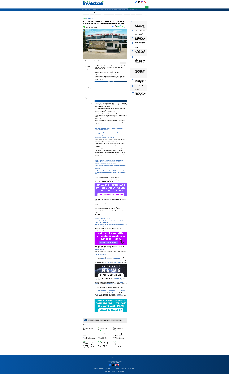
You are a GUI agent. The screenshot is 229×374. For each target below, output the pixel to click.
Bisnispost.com (115, 248)
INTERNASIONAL (125, 9)
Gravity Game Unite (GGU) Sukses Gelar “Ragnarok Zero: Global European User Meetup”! (140, 52)
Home (83, 9)
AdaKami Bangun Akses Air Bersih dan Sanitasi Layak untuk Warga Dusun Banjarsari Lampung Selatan (140, 45)
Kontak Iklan (131, 368)
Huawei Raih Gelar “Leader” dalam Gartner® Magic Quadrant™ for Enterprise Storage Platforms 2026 (111, 136)
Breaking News (91, 320)
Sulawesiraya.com (105, 258)
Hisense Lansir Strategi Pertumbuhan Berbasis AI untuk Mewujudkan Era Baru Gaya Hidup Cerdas (140, 81)
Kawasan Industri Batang (105, 320)
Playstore (117, 292)
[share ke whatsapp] (118, 27)
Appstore (99, 294)
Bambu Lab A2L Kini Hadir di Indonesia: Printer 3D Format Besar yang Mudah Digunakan (139, 32)
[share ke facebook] (113, 27)
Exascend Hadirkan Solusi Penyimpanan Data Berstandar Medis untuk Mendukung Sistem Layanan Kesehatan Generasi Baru (111, 225)
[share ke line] (123, 27)
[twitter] (113, 365)
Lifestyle (111, 9)
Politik (106, 9)
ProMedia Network (111, 283)
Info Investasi (88, 9)
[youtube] (118, 365)
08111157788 (122, 290)
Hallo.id (111, 292)
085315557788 (101, 290)
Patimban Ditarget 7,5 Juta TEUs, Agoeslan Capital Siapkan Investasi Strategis (140, 87)
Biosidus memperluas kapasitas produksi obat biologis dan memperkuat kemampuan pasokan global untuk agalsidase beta (110, 172)
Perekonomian (96, 9)
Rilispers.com (116, 262)
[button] (121, 63)
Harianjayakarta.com (118, 258)
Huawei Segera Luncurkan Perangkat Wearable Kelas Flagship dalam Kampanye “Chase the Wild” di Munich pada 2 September (110, 167)
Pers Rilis (132, 9)
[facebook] (110, 365)
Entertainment (117, 9)
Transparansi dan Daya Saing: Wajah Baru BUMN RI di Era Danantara (90, 12)
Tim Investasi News (89, 26)
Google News (119, 295)
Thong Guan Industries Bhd (116, 320)
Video (136, 9)
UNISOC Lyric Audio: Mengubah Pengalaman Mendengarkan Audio (139, 38)
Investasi (97, 320)
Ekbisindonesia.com (100, 249)
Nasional (102, 9)
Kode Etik (108, 368)
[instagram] (116, 365)
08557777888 (108, 290)
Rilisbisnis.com (117, 278)
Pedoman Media (115, 368)
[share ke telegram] (121, 27)
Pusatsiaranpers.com (100, 254)
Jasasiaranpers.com (108, 280)
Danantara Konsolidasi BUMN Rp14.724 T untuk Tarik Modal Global (120, 12)
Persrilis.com (107, 262)
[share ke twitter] (116, 27)
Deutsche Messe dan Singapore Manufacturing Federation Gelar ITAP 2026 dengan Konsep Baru (140, 94)
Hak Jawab (123, 368)
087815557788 (115, 290)
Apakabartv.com (109, 253)
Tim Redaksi (101, 368)
